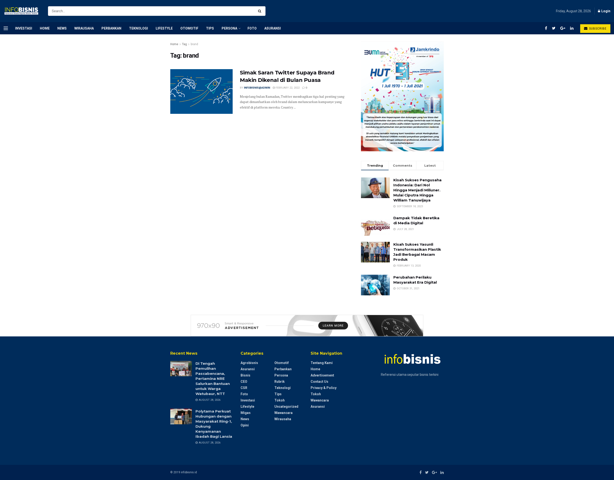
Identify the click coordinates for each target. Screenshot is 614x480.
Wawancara (283, 413)
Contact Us (319, 381)
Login (605, 11)
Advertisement (322, 375)
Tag (184, 44)
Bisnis (245, 375)
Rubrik (279, 381)
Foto (252, 28)
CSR (244, 388)
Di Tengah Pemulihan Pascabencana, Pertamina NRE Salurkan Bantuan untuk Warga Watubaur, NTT (212, 378)
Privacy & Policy (324, 388)
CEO (244, 381)
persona (229, 28)
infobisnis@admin (257, 87)
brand (194, 44)
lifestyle (164, 28)
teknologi (138, 28)
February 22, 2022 (287, 87)
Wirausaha (84, 28)
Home (45, 28)
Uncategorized (286, 406)
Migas (246, 413)
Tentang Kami (322, 363)
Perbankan (111, 28)
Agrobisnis (249, 363)
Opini (245, 425)
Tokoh (279, 400)
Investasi (23, 28)
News (62, 28)
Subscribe (597, 28)
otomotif (189, 28)
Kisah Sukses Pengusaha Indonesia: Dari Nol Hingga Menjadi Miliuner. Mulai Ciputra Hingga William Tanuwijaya (417, 190)
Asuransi (272, 28)
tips (210, 28)
